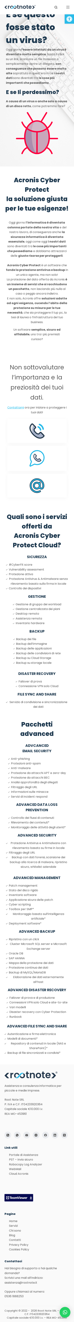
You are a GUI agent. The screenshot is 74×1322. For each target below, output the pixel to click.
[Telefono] (7, 1135)
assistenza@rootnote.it (20, 1283)
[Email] (26, 1135)
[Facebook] (45, 1135)
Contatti (15, 1240)
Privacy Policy (18, 1245)
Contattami (15, 407)
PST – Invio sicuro (21, 1159)
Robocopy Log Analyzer (25, 1164)
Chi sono (15, 1231)
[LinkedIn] (55, 1135)
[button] (69, 19)
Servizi (13, 1226)
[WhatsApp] (17, 1135)
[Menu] (68, 7)
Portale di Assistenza (23, 1155)
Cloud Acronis (18, 1174)
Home (13, 1221)
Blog (12, 1235)
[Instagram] (36, 1135)
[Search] (56, 7)
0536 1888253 (14, 1296)
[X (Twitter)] (64, 1135)
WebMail (15, 1169)
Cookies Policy (19, 1249)
